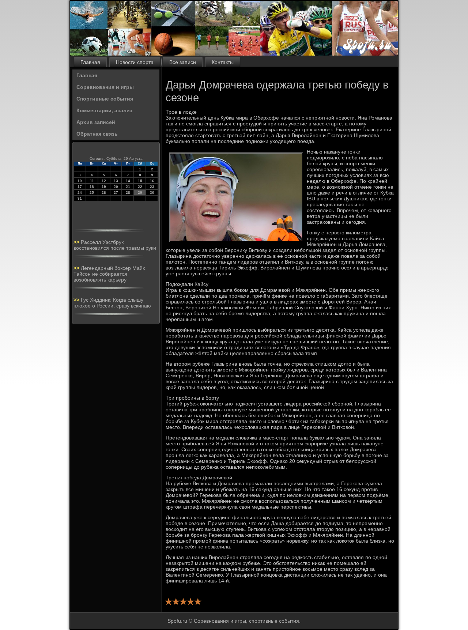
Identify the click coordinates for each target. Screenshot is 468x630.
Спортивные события (104, 99)
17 (80, 187)
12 (104, 181)
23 (152, 187)
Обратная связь (97, 134)
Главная (90, 62)
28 (128, 192)
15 (140, 181)
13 (116, 181)
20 (116, 187)
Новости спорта (135, 62)
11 (92, 181)
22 (140, 187)
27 (116, 192)
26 (104, 192)
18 (92, 187)
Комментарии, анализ (104, 110)
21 (128, 187)
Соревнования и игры (105, 87)
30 (152, 192)
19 (104, 187)
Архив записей (95, 122)
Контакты (223, 62)
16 (152, 181)
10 (80, 181)
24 (80, 192)
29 (140, 192)
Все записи (182, 62)
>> (77, 242)
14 (128, 181)
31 (80, 198)
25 (92, 192)
